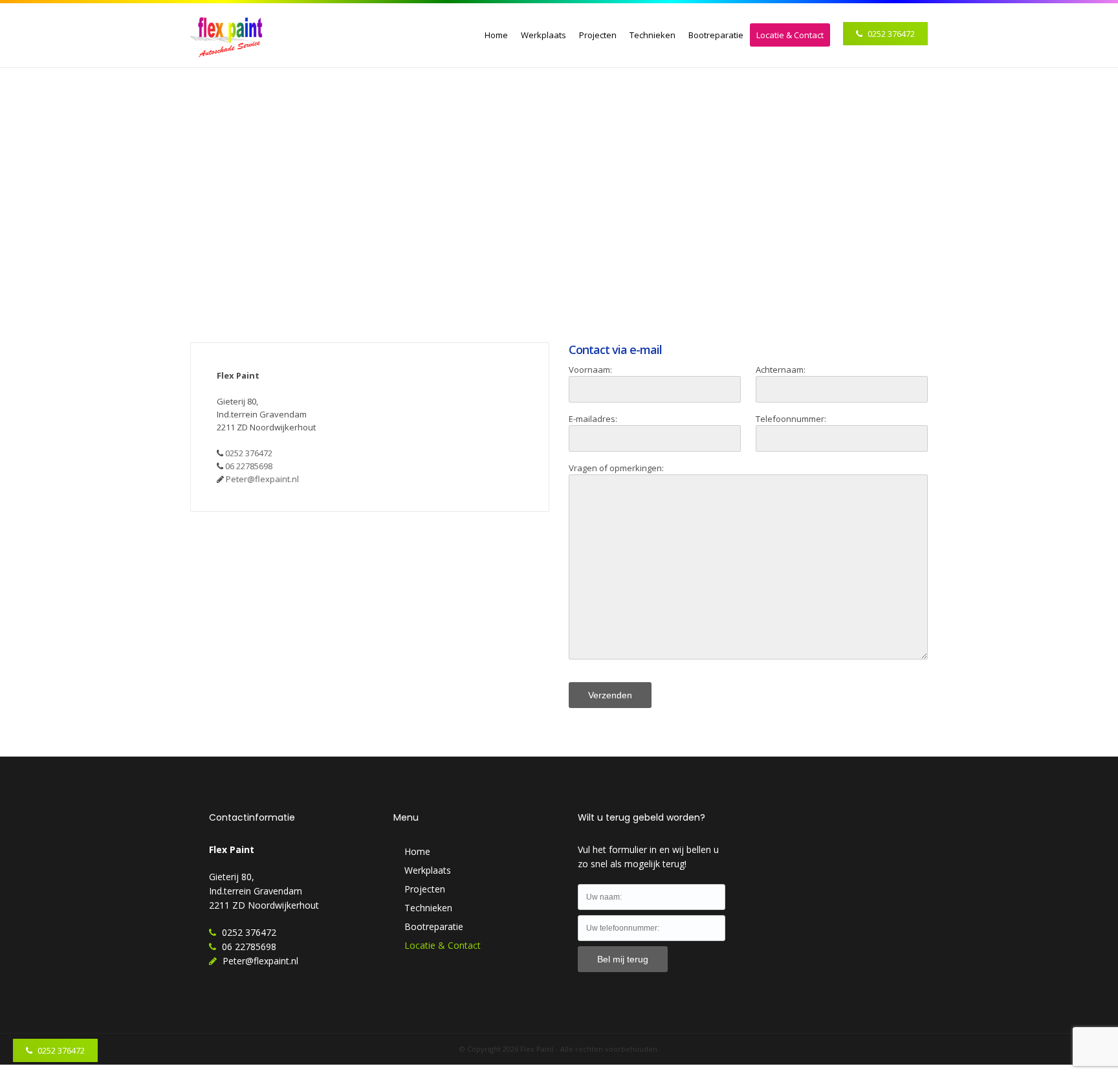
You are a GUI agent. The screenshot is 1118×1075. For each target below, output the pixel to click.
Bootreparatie (715, 35)
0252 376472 (890, 33)
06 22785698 (248, 466)
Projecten (598, 35)
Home (496, 35)
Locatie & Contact (790, 35)
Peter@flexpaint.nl (262, 479)
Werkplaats (543, 35)
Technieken (652, 35)
